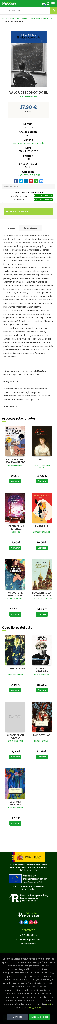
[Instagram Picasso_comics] (35, 922)
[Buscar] (53, 10)
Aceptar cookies (39, 1017)
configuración (34, 1007)
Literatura (14, 18)
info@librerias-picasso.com (28, 939)
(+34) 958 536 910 (28, 935)
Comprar (15, 481)
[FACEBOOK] (21, 922)
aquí (48, 1004)
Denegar (17, 1017)
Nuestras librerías (28, 943)
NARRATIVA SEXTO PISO (29, 175)
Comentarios (30, 227)
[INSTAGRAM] (31, 922)
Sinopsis (10, 227)
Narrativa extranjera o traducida (37, 18)
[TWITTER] (26, 922)
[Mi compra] (43, 3)
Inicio (4, 18)
